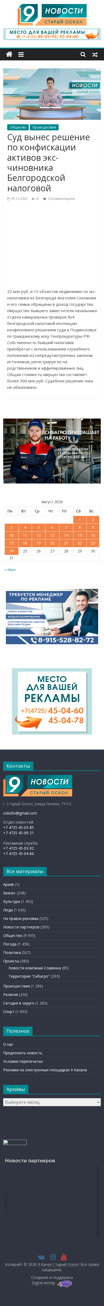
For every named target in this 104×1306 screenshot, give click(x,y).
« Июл (10, 569)
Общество (18, 127)
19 (39, 542)
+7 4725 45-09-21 (18, 832)
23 (93, 542)
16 (93, 535)
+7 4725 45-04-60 (18, 853)
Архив (8, 884)
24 (11, 550)
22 (80, 542)
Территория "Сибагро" (29, 976)
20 (52, 542)
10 (11, 535)
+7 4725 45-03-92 (18, 848)
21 (66, 542)
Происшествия (44, 127)
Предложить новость (22, 1052)
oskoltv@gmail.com (20, 813)
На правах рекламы (20, 918)
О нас (8, 1044)
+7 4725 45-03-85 (18, 827)
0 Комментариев (61, 198)
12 (39, 535)
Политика (12, 952)
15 (80, 535)
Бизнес (9, 892)
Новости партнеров (21, 926)
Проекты (11, 961)
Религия (10, 994)
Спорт (8, 1011)
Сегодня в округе (18, 1003)
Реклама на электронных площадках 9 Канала (45, 1069)
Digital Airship (43, 1282)
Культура (11, 901)
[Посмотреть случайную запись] (95, 54)
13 (52, 535)
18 (25, 542)
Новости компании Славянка (35, 967)
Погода (10, 944)
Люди (8, 909)
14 (66, 535)
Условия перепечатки (23, 1061)
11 (25, 535)
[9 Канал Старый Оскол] (9, 54)
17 (11, 542)
